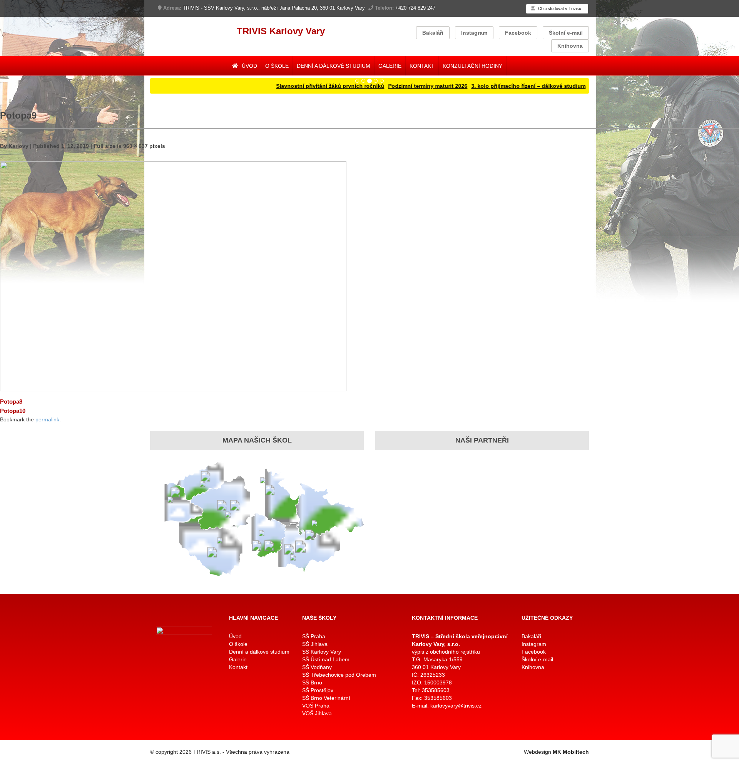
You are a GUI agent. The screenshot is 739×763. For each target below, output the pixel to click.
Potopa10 (12, 410)
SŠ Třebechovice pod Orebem (339, 675)
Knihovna (570, 46)
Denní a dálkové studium (333, 66)
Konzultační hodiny (472, 66)
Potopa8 (11, 401)
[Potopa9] (173, 276)
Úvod (248, 66)
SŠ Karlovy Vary (321, 652)
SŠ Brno (312, 682)
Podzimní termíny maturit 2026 (402, 86)
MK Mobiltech (571, 752)
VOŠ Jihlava (317, 713)
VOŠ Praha (315, 706)
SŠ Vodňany (317, 667)
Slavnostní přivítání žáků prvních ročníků (305, 86)
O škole (277, 66)
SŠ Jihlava (315, 644)
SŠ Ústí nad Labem (325, 659)
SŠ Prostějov (317, 690)
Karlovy (18, 146)
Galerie (389, 66)
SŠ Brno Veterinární (326, 698)
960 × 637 (135, 146)
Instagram (474, 33)
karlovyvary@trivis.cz (456, 706)
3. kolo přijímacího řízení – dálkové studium (503, 86)
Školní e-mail (566, 33)
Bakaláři (432, 33)
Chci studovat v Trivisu (559, 8)
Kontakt (422, 66)
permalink (47, 419)
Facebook (518, 33)
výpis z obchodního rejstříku (446, 652)
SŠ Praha (313, 636)
